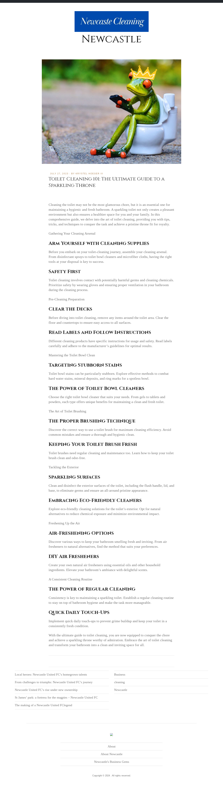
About (112, 746)
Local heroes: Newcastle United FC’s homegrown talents (51, 674)
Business (119, 674)
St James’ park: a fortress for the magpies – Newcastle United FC (56, 697)
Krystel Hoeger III (89, 173)
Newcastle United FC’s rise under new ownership (46, 690)
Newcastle (111, 39)
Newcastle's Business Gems (111, 761)
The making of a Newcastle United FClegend (43, 705)
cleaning (119, 682)
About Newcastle (111, 754)
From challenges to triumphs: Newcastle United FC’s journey (54, 682)
